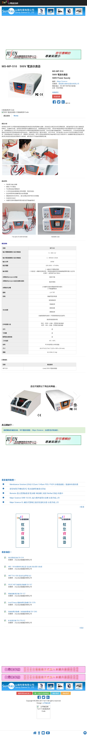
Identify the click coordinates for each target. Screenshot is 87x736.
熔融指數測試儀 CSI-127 (16, 588)
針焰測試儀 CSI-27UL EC (16, 615)
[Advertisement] (43, 33)
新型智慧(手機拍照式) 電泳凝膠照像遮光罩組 (28, 483)
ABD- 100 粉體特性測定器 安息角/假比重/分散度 (25, 561)
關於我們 (56, 688)
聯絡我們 (66, 688)
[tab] (7, 115)
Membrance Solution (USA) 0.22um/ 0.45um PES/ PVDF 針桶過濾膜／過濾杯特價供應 (44, 479)
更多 (82, 501)
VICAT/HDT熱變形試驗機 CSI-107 (20, 579)
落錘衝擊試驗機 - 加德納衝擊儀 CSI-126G (22, 606)
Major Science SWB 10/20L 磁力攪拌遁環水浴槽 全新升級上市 (35, 492)
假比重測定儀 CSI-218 (16, 552)
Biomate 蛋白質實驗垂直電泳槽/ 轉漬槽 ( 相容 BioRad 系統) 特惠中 (36, 488)
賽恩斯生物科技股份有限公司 (69, 84)
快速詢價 (57, 96)
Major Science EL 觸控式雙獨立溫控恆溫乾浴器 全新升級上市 (34, 497)
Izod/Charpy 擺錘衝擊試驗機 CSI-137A (21, 597)
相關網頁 (55, 92)
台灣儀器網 (46, 697)
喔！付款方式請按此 (42, 688)
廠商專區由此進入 (24, 688)
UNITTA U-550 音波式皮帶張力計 (19, 570)
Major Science (62, 81)
